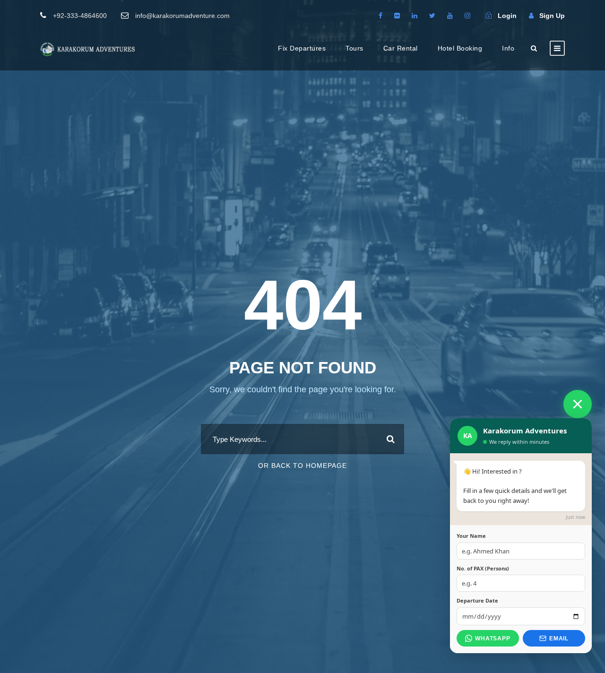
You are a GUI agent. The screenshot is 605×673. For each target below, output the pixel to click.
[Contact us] (577, 404)
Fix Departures (302, 48)
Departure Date (477, 600)
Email (559, 638)
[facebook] (380, 15)
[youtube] (450, 15)
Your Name (471, 535)
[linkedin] (414, 15)
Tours (354, 48)
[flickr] (397, 15)
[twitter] (432, 15)
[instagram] (467, 15)
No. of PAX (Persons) (483, 568)
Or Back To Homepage (302, 465)
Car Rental (400, 48)
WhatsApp (492, 638)
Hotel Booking (460, 48)
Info (508, 48)
